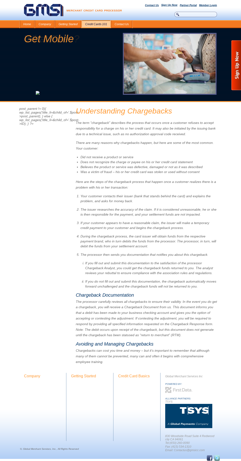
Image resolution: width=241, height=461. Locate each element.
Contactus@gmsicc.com (189, 450)
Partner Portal (188, 5)
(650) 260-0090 (180, 443)
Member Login (208, 5)
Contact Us (152, 5)
